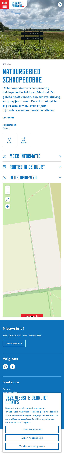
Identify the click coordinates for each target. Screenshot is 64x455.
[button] (7, 188)
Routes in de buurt (27, 167)
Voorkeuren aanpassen (32, 446)
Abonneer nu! (14, 343)
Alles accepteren (32, 429)
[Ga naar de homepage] (18, 4)
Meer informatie (25, 156)
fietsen (7, 389)
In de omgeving (23, 177)
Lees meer (8, 117)
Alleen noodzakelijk (32, 437)
